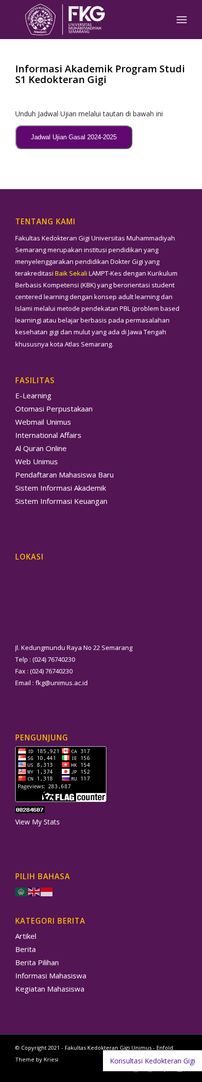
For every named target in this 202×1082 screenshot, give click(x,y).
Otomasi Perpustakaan (54, 408)
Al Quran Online (41, 448)
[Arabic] (21, 890)
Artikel (25, 936)
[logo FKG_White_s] (83, 19)
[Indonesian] (47, 890)
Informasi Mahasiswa (50, 975)
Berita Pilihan (37, 962)
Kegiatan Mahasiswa (49, 989)
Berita (25, 949)
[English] (34, 890)
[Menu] (182, 19)
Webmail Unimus (43, 422)
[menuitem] (182, 19)
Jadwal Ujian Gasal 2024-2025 (74, 137)
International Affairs (48, 435)
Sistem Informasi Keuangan (61, 501)
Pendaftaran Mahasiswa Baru (64, 474)
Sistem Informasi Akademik (60, 488)
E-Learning (33, 395)
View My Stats (37, 821)
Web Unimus (36, 461)
